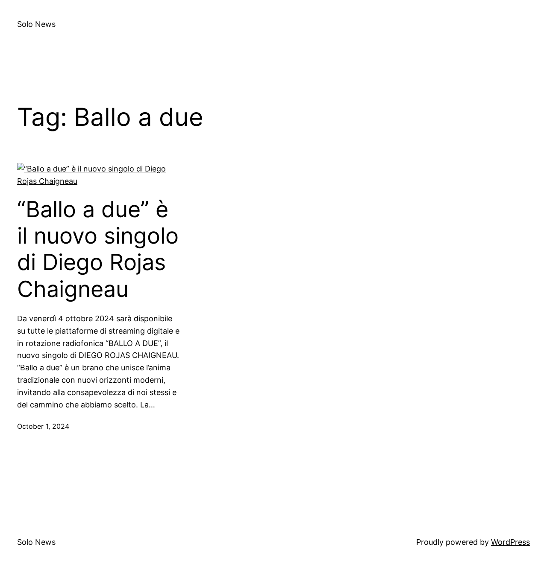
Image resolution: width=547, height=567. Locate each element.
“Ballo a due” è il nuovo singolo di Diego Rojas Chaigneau (98, 249)
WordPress (510, 542)
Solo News (36, 24)
